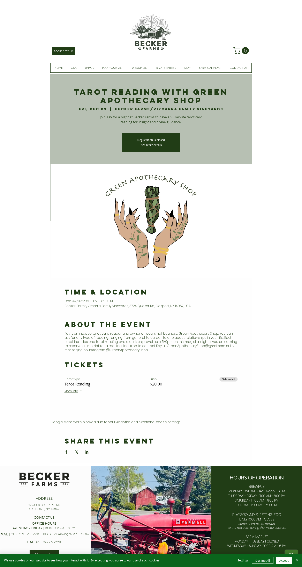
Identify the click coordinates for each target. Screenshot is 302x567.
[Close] (297, 560)
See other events (151, 145)
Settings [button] (243, 560)
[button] (241, 50)
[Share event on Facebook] (66, 452)
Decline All (262, 560)
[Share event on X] (76, 452)
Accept (284, 560)
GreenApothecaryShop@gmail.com (196, 345)
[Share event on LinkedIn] (87, 452)
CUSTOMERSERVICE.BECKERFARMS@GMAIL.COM (50, 534)
